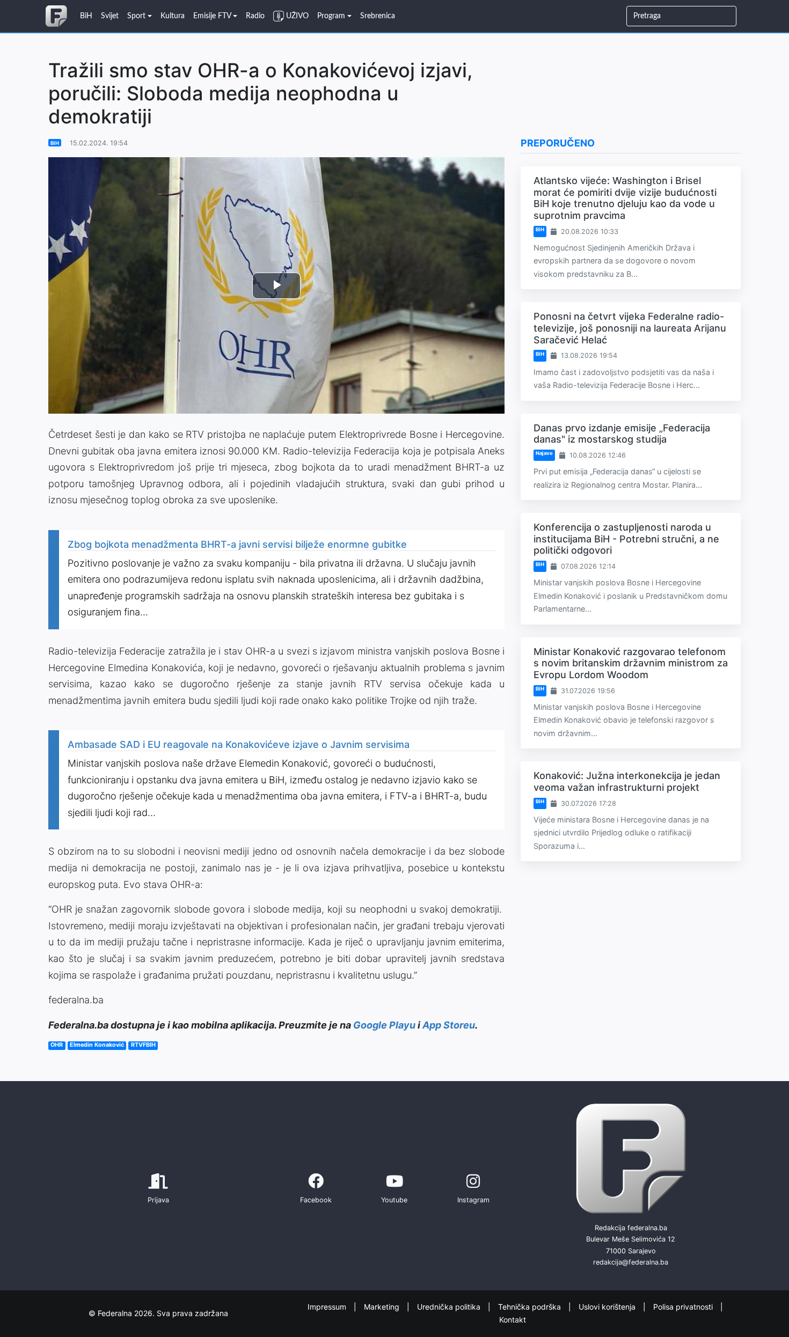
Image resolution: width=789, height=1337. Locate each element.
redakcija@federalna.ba (630, 1262)
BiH (54, 143)
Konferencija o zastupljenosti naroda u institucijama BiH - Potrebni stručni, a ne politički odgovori (626, 538)
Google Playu (384, 1025)
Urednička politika (450, 1306)
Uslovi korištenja (608, 1306)
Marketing (382, 1306)
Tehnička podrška (530, 1306)
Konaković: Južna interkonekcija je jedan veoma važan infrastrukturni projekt (627, 781)
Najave (544, 453)
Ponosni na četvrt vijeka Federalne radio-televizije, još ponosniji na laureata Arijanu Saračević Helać (630, 328)
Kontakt (512, 1319)
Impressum (328, 1306)
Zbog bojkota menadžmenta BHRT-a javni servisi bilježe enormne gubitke (237, 544)
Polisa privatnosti (684, 1306)
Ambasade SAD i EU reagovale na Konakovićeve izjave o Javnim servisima (239, 744)
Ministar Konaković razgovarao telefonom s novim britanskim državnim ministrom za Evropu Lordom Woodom (631, 663)
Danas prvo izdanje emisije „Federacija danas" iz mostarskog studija (622, 433)
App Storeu (448, 1025)
